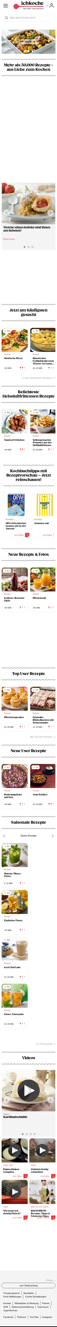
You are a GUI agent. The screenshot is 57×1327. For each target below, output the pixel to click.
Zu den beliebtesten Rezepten (37, 378)
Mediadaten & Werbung (26, 1303)
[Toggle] (50, 5)
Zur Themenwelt (44, 1044)
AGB (5, 1307)
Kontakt (7, 1303)
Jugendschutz (10, 1310)
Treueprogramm (11, 1293)
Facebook (8, 1317)
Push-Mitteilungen (12, 1296)
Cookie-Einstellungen (35, 1296)
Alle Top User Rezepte (41, 736)
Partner (46, 1303)
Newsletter (28, 1293)
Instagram (47, 1317)
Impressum (43, 1307)
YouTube (34, 1317)
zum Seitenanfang (28, 1285)
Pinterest (21, 1317)
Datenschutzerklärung (23, 1307)
